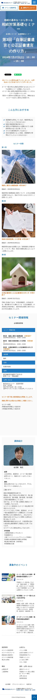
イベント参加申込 (10, 8)
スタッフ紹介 (23, 662)
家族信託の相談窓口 (7, 655)
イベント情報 (23, 650)
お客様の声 (5, 669)
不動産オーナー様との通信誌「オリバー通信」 (26, 672)
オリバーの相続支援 (7, 657)
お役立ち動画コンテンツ (26, 652)
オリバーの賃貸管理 (7, 650)
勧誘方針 (29, 684)
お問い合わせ (23, 676)
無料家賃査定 (23, 678)
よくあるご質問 (23, 659)
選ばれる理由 (5, 659)
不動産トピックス (24, 657)
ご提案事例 (5, 671)
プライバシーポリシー (18, 684)
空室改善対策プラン (25, 655)
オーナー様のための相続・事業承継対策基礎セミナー (26, 575)
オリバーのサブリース (8, 652)
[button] (34, 2)
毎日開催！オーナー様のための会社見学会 (26, 597)
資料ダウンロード (29, 8)
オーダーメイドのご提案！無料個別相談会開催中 (26, 618)
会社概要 (7, 684)
